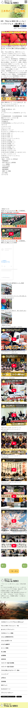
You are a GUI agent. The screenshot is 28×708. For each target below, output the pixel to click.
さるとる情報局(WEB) (7, 636)
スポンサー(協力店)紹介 (7, 666)
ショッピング (4, 674)
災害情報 (3, 681)
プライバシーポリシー (7, 692)
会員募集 (3, 655)
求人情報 (3, 651)
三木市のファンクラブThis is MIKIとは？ (12, 622)
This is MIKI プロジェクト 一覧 (10, 625)
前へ (3, 565)
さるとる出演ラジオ (6, 640)
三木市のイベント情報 (13, 11)
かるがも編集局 (5, 644)
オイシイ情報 (4, 648)
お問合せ (3, 677)
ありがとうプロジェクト (8, 629)
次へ (24, 565)
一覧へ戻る (14, 571)
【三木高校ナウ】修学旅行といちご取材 (13, 283)
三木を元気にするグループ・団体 (10, 670)
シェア (24, 26)
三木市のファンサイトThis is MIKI (9, 705)
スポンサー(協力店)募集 (7, 663)
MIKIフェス (4, 685)
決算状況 (3, 659)
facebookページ (5, 689)
